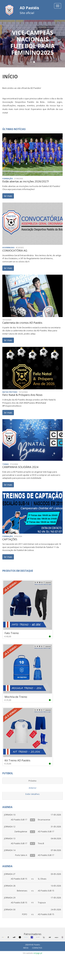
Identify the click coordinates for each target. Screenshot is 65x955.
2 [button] (34, 61)
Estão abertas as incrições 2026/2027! (25, 181)
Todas (5, 464)
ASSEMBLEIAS (8, 247)
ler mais (8, 195)
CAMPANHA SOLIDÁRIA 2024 (20, 467)
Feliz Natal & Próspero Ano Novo (22, 395)
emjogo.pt (37, 953)
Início (25, 948)
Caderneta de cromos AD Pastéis (22, 322)
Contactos (37, 948)
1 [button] (30, 61)
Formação (7, 178)
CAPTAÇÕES (9, 539)
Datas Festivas (9, 392)
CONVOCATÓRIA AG (14, 250)
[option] (32, 43)
